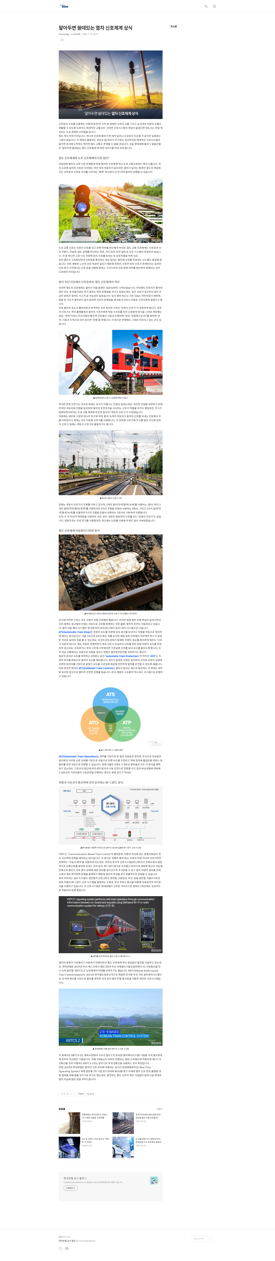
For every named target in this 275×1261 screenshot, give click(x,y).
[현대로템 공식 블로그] (64, 6)
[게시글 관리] (71, 1094)
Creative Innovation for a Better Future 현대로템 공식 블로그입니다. (93, 1182)
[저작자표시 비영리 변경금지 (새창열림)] (90, 1094)
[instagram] (60, 1249)
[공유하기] (67, 1094)
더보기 (160, 1108)
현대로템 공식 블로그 (75, 1178)
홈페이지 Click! (65, 1236)
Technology (64, 34)
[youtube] (67, 1249)
